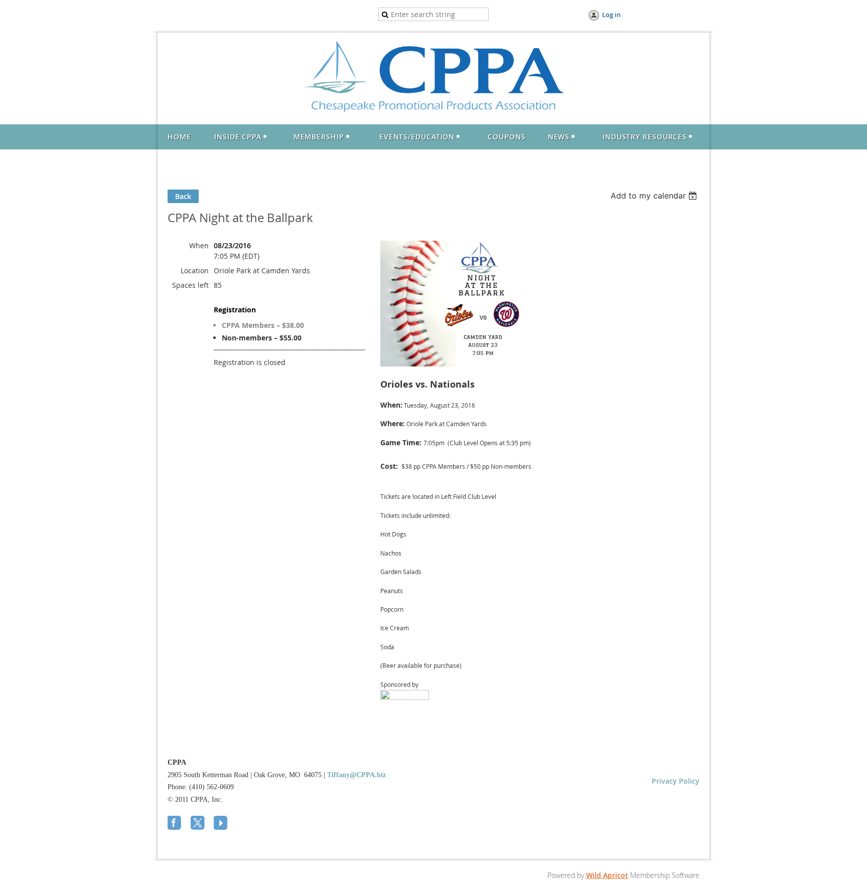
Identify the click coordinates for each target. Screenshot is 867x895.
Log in (611, 14)
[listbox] (655, 196)
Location (195, 270)
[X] (199, 824)
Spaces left (190, 285)
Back (183, 196)
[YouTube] (222, 824)
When (199, 245)
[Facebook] (176, 824)
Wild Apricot (607, 875)
